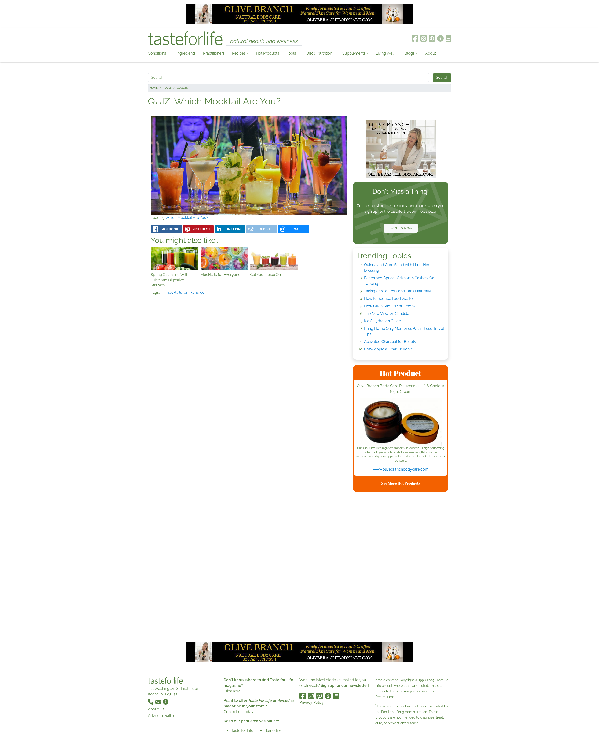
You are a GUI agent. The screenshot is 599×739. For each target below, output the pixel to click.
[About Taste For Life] (440, 38)
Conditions (157, 53)
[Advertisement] (400, 566)
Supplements (353, 53)
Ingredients (186, 53)
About (430, 53)
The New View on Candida (386, 313)
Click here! (232, 691)
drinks (189, 292)
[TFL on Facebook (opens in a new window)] (415, 38)
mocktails (173, 292)
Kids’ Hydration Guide (382, 321)
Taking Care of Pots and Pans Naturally (397, 291)
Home (154, 87)
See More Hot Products (400, 483)
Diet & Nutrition (319, 53)
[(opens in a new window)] (400, 422)
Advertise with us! (163, 715)
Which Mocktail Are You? (186, 217)
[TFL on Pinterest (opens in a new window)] (432, 38)
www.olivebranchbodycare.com (400, 469)
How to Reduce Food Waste (388, 298)
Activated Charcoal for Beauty (390, 341)
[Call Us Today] (151, 701)
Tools (291, 53)
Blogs (410, 53)
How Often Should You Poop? (390, 306)
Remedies (272, 730)
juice (200, 292)
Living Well (385, 53)
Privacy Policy (312, 702)
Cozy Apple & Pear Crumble (388, 349)
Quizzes (182, 87)
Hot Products (267, 53)
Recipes (239, 53)
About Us (156, 709)
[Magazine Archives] (448, 38)
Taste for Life (242, 730)
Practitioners (214, 53)
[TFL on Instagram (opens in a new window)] (423, 38)
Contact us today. (239, 711)
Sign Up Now (400, 228)
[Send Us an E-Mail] (158, 701)
